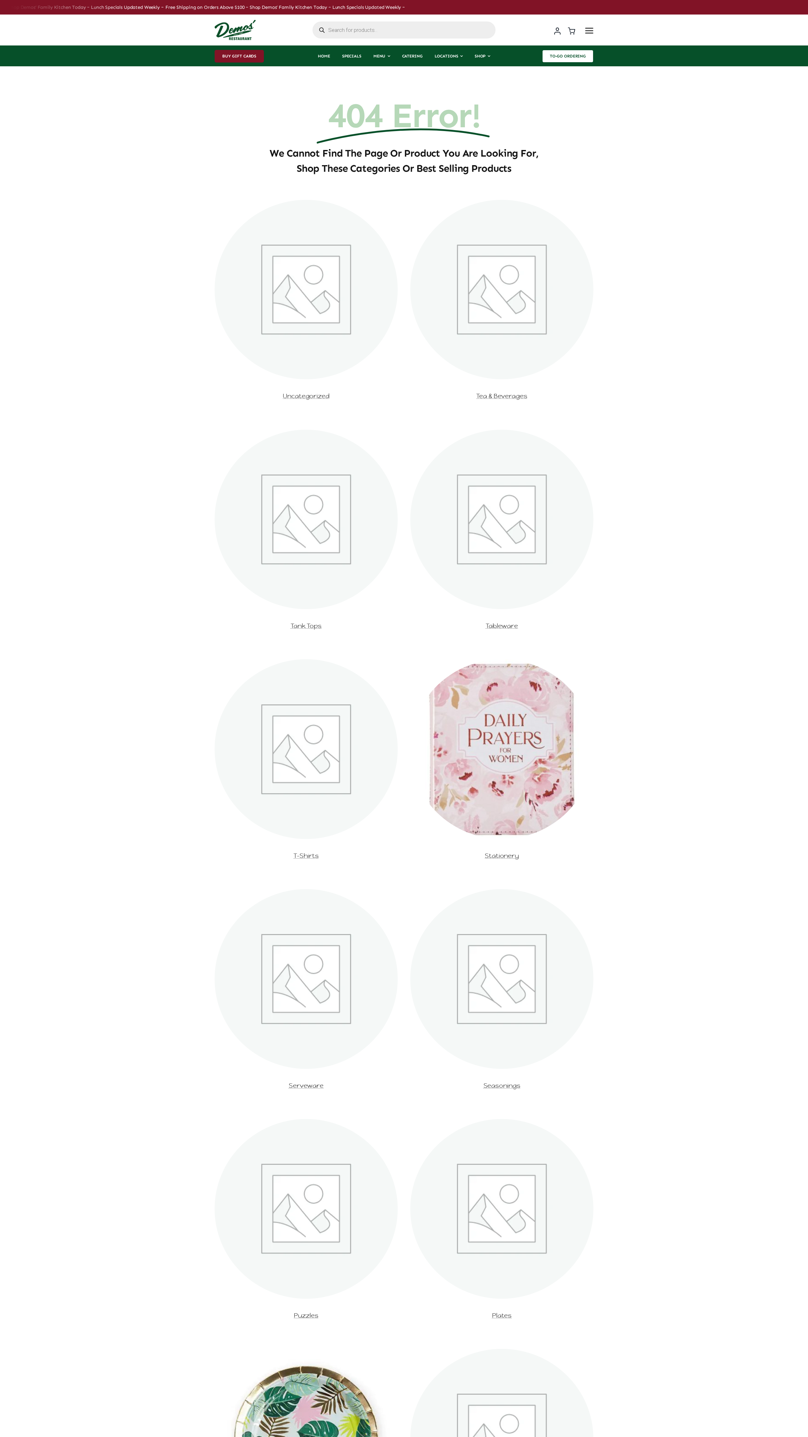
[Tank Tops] (306, 433)
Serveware (306, 1086)
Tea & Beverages (501, 396)
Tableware (502, 626)
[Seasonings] (501, 893)
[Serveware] (306, 893)
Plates (502, 1316)
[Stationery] (501, 663)
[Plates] (501, 1123)
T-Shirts (306, 856)
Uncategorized (306, 396)
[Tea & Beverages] (501, 204)
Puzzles (306, 1316)
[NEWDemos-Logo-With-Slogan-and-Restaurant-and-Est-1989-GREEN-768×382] (235, 22)
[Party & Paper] (306, 1353)
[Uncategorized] (306, 204)
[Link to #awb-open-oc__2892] (589, 30)
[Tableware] (501, 433)
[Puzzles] (306, 1123)
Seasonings (502, 1086)
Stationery (502, 856)
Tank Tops (306, 626)
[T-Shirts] (306, 663)
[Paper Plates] (501, 1353)
